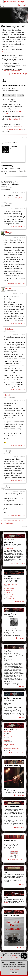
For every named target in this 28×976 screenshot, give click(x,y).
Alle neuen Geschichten (17, 753)
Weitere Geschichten (18, 563)
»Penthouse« (7, 731)
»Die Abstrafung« (9, 588)
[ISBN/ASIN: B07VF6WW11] (14, 853)
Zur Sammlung (20, 795)
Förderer (19, 958)
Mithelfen (21, 947)
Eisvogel (6, 902)
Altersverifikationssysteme (12, 70)
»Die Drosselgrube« (9, 736)
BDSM (13, 955)
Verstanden (14, 973)
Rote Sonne (9, 329)
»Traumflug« (7, 592)
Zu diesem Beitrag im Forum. (16, 198)
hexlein (7, 395)
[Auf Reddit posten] (17, 74)
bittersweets (6, 52)
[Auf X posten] (15, 74)
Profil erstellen (11, 2)
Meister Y (8, 232)
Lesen (22, 686)
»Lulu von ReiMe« (9, 744)
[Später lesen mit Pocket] (20, 74)
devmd (8, 586)
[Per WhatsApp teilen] (23, 74)
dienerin (8, 289)
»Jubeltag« (7, 740)
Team (4, 958)
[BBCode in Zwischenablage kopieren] (26, 74)
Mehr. (17, 61)
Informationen (20, 827)
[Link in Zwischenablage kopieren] (9, 74)
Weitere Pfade (20, 601)
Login (22, 2)
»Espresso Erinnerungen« (11, 748)
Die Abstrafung (8, 548)
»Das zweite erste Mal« (10, 584)
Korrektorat (11, 958)
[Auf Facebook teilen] (12, 74)
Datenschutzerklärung (14, 969)
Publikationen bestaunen (17, 859)
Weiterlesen (20, 638)
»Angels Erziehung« (9, 597)
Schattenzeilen (22, 5)
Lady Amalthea (10, 598)
